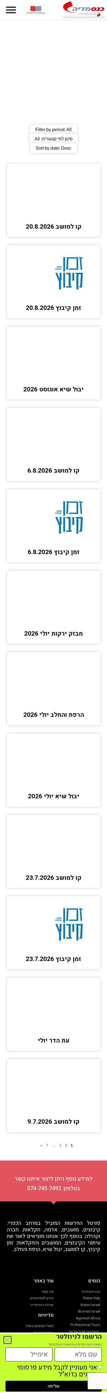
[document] (53, 696)
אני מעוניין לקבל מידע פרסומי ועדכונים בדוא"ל (59, 1371)
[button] (11, 10)
